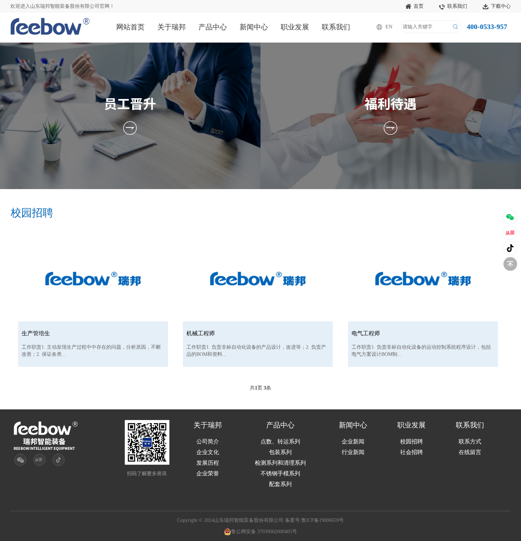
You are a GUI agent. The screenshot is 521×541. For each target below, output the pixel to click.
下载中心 (501, 6)
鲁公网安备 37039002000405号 (264, 531)
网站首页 (130, 27)
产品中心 (212, 27)
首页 (419, 6)
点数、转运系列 (280, 441)
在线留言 (470, 452)
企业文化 (207, 452)
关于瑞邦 (171, 27)
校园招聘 (411, 441)
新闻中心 (254, 27)
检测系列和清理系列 (280, 463)
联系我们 (457, 6)
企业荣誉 (207, 473)
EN (389, 26)
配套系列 (280, 484)
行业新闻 (353, 452)
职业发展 (295, 27)
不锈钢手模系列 (280, 473)
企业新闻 (353, 441)
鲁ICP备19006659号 (322, 520)
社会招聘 (411, 452)
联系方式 (470, 441)
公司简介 (207, 441)
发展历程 (207, 463)
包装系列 (280, 452)
